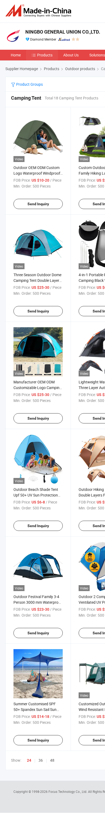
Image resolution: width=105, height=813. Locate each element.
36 (40, 760)
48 (52, 760)
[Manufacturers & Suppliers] (39, 10)
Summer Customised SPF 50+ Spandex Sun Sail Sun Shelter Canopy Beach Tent (35, 709)
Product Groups (29, 84)
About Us (71, 54)
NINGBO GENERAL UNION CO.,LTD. (62, 32)
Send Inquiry (38, 204)
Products (44, 54)
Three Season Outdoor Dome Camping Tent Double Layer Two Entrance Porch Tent (37, 280)
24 (29, 760)
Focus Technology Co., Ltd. (68, 791)
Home (16, 54)
